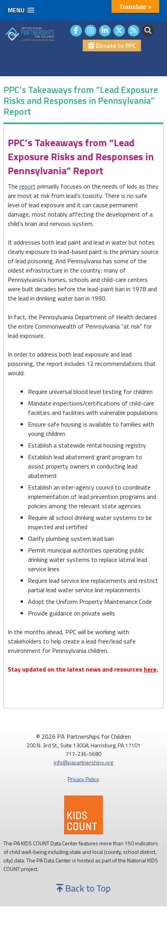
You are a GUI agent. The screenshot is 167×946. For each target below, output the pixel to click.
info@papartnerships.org (83, 762)
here (150, 669)
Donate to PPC (115, 45)
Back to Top (87, 888)
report (27, 186)
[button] (21, 10)
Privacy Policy (83, 779)
